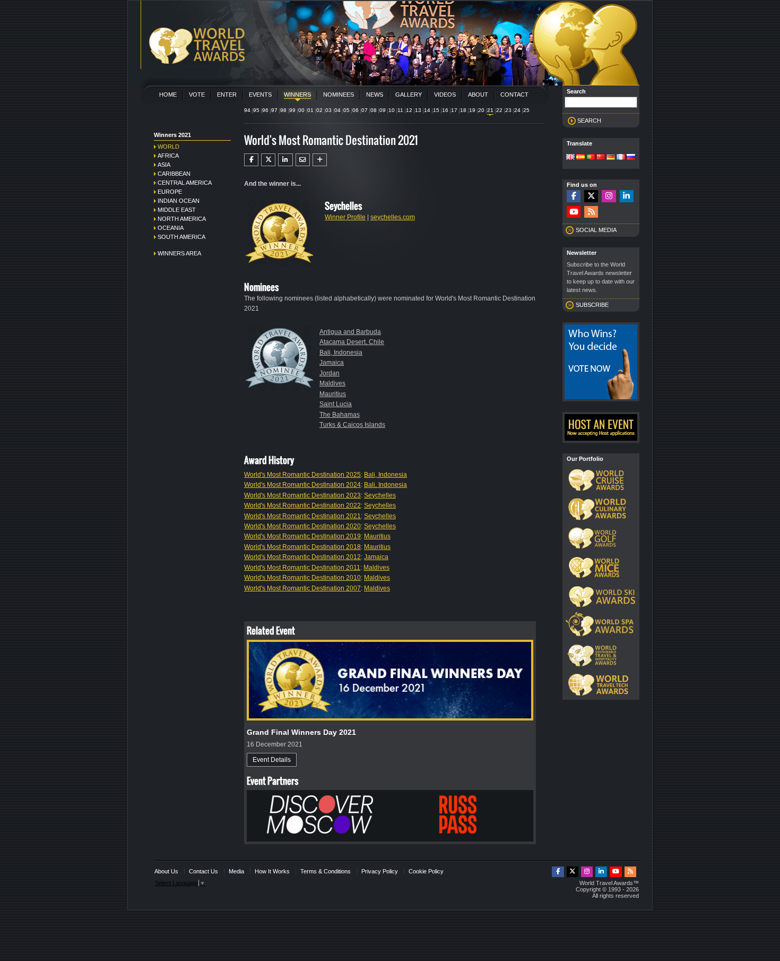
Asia (164, 164)
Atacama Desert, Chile (351, 342)
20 (481, 110)
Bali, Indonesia (340, 352)
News (374, 94)
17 (454, 110)
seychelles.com (392, 217)
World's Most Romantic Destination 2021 (302, 516)
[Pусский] (631, 157)
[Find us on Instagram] (609, 196)
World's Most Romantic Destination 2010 (302, 577)
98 (283, 110)
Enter (227, 94)
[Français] (621, 157)
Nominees (338, 94)
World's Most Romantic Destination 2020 (302, 526)
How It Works (272, 871)
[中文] (600, 157)
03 (328, 110)
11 (400, 110)
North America (182, 219)
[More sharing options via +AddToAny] (319, 160)
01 (310, 110)
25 (526, 110)
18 (463, 110)
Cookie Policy (426, 871)
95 (256, 110)
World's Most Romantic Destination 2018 (302, 547)
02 (319, 110)
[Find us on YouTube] (573, 212)
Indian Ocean (179, 201)
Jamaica (331, 362)
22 (499, 110)
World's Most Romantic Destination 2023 (302, 495)
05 (346, 110)
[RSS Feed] (591, 212)
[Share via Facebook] (251, 160)
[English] (570, 157)
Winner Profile (345, 217)
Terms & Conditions (325, 871)
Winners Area (179, 253)
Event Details (272, 759)
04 (337, 110)
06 (355, 110)
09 (382, 110)
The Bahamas (339, 414)
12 (409, 110)
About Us (166, 871)
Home (168, 94)
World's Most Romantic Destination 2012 (302, 557)
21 (490, 110)
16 (445, 110)
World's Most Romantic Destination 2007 (302, 588)
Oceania (171, 228)
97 (274, 110)
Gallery (408, 94)
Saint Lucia (335, 404)
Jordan (329, 373)
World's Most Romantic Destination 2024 (302, 484)
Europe (170, 191)
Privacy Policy (379, 871)
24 (517, 110)
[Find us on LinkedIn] (627, 196)
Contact (514, 94)
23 (508, 110)
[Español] (580, 157)
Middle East (177, 210)
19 (472, 110)
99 (292, 110)
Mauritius (332, 394)
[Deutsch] (610, 157)
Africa (168, 155)
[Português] (590, 157)
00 (301, 110)
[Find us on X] (591, 196)
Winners (297, 94)
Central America (185, 182)
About (478, 94)
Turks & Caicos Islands (352, 424)
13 (418, 110)
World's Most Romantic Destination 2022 (302, 505)
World (168, 146)
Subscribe (592, 305)
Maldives (332, 383)
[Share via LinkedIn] (285, 160)
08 (373, 110)
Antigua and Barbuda (350, 332)
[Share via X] (268, 160)
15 (436, 110)
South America (181, 237)
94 (247, 110)
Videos (445, 94)
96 (265, 110)
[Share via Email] (302, 160)
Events (260, 94)
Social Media (596, 230)
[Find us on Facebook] (573, 196)
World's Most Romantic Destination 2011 (302, 567)
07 (364, 110)
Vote (197, 94)
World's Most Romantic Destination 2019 (302, 536)
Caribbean (174, 173)
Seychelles (380, 495)
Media (236, 871)
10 (391, 110)
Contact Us (203, 871)
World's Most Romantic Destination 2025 (302, 474)
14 (427, 110)
